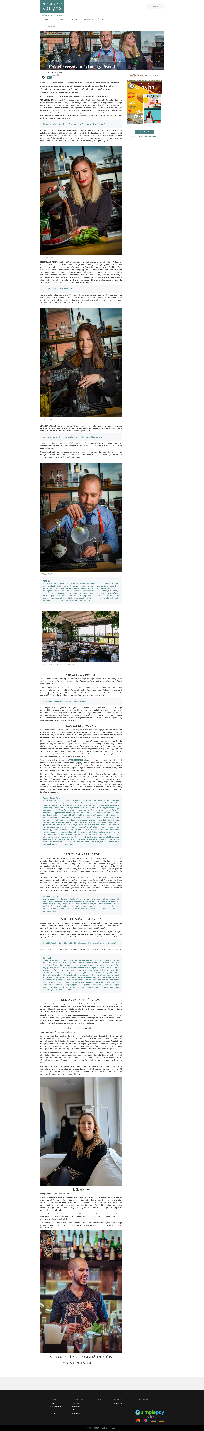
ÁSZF (74, 1410)
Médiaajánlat (76, 1406)
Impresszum (76, 1403)
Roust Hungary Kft (75, 760)
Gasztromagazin (59, 19)
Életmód (101, 19)
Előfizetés (96, 1403)
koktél (49, 77)
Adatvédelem (76, 1413)
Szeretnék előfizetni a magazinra (144, 136)
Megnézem (144, 131)
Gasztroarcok (88, 19)
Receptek (74, 19)
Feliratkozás (118, 1403)
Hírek (46, 19)
